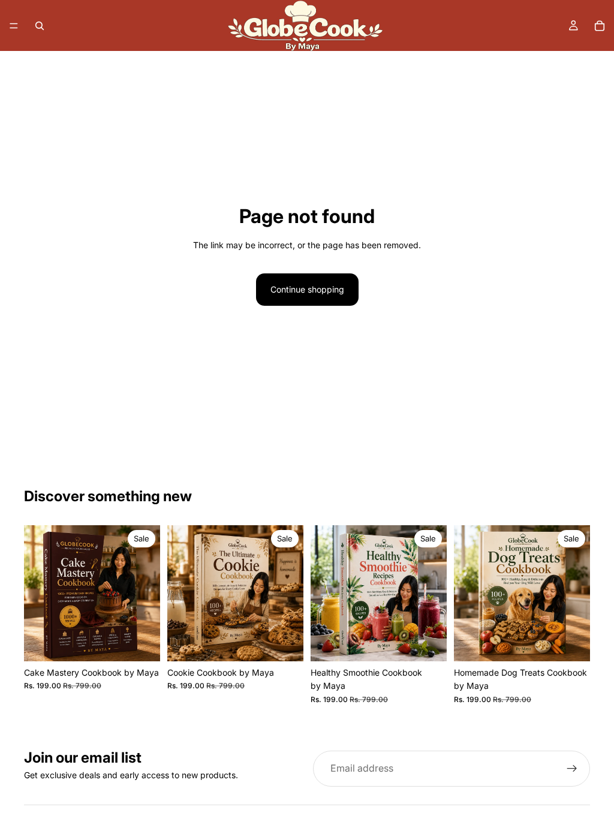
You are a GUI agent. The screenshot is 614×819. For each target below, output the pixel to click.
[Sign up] (572, 768)
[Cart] (599, 26)
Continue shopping (307, 289)
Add (151, 642)
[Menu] (14, 26)
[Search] (39, 26)
